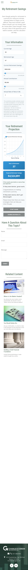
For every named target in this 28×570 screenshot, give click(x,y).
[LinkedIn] (16, 565)
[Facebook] (12, 565)
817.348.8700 (16, 554)
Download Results (14, 214)
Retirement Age (9, 57)
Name (3, 231)
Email (3, 240)
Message (4, 250)
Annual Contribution (10, 78)
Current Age (8, 49)
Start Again (14, 209)
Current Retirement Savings (13, 65)
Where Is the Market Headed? (13, 296)
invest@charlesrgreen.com (14, 560)
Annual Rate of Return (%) (12, 92)
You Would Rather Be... (11, 323)
